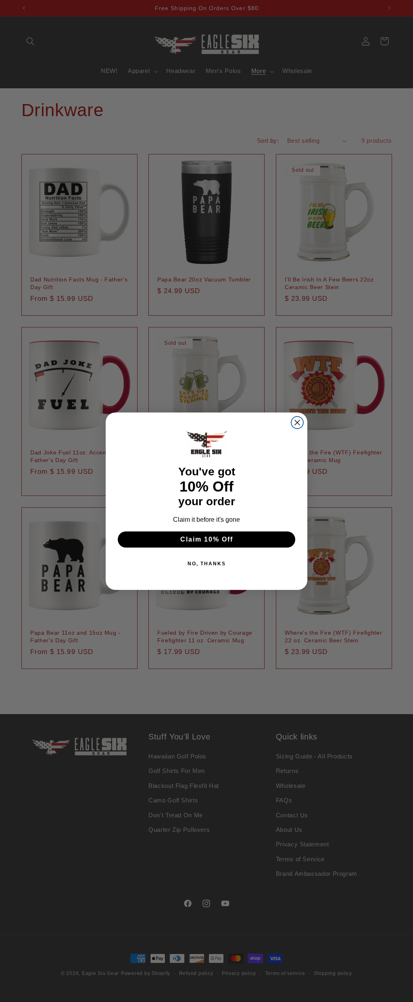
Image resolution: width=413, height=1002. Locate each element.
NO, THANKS (207, 564)
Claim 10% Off (206, 539)
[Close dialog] (297, 423)
